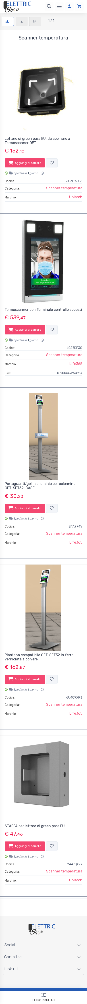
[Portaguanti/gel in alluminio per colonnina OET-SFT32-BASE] (43, 436)
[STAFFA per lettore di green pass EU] (43, 779)
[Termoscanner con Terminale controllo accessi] (43, 262)
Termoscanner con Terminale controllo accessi (43, 309)
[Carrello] (79, 6)
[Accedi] (69, 6)
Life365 (75, 364)
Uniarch (75, 197)
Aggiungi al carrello (28, 163)
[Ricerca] (49, 6)
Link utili (11, 969)
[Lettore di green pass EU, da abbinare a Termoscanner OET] (43, 91)
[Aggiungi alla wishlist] (52, 163)
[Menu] (59, 6)
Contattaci (13, 957)
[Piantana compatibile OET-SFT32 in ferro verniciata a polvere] (43, 608)
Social (9, 944)
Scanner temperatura (64, 188)
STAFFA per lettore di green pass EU (35, 826)
